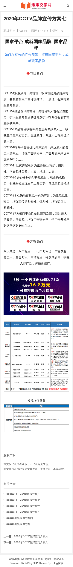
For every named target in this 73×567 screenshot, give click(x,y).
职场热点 (10, 30)
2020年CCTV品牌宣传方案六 (23, 506)
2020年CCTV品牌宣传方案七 (23, 500)
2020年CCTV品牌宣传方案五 (23, 512)
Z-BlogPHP (31, 563)
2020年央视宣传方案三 (19, 524)
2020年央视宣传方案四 (19, 518)
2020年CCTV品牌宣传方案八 (23, 494)
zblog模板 (57, 563)
